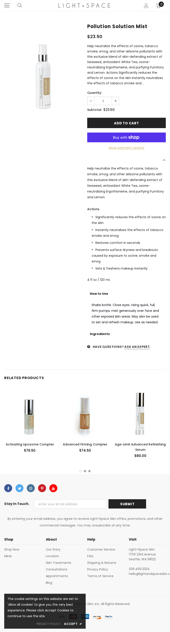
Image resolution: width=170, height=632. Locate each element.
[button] (126, 293)
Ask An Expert (137, 347)
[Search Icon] (19, 5)
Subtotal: (94, 110)
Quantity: (94, 93)
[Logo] (84, 5)
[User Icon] (146, 5)
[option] (43, 75)
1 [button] (80, 471)
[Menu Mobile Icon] (7, 5)
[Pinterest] (42, 488)
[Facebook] (8, 488)
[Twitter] (19, 488)
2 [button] (85, 471)
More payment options (126, 148)
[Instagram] (31, 488)
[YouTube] (53, 488)
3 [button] (89, 471)
